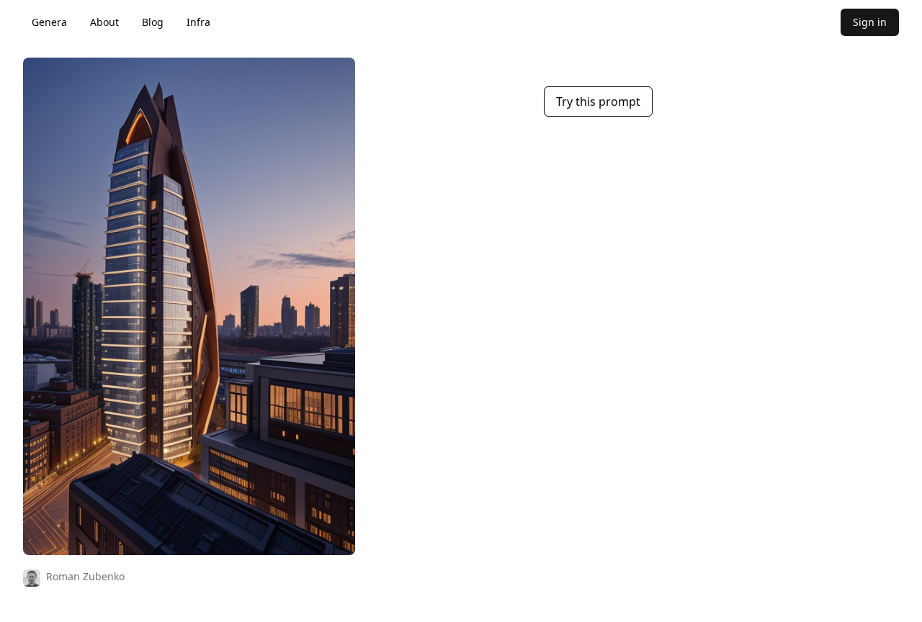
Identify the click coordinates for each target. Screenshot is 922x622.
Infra (198, 22)
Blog (153, 22)
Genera (49, 22)
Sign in (870, 22)
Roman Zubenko (85, 576)
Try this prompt (598, 101)
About (104, 22)
